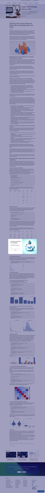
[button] (36, 238)
